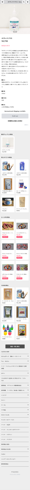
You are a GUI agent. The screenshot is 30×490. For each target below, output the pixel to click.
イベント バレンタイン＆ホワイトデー (10, 429)
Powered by (13, 474)
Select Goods (5, 415)
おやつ (3, 373)
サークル (3, 405)
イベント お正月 (5, 424)
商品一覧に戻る (15, 346)
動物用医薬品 (4, 464)
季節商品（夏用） (5, 444)
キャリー (3, 400)
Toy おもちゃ (5, 361)
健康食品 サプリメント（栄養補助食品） (11, 385)
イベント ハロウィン (6, 434)
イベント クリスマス (6, 439)
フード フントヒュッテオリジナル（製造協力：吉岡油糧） (14, 367)
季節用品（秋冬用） (6, 449)
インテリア (3, 395)
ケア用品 (3, 410)
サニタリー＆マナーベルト (7, 420)
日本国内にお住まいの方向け (15, 121)
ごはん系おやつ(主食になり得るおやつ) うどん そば (14, 379)
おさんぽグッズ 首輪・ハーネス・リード (11, 356)
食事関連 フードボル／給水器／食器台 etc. (13, 390)
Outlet (3, 454)
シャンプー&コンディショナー (8, 459)
